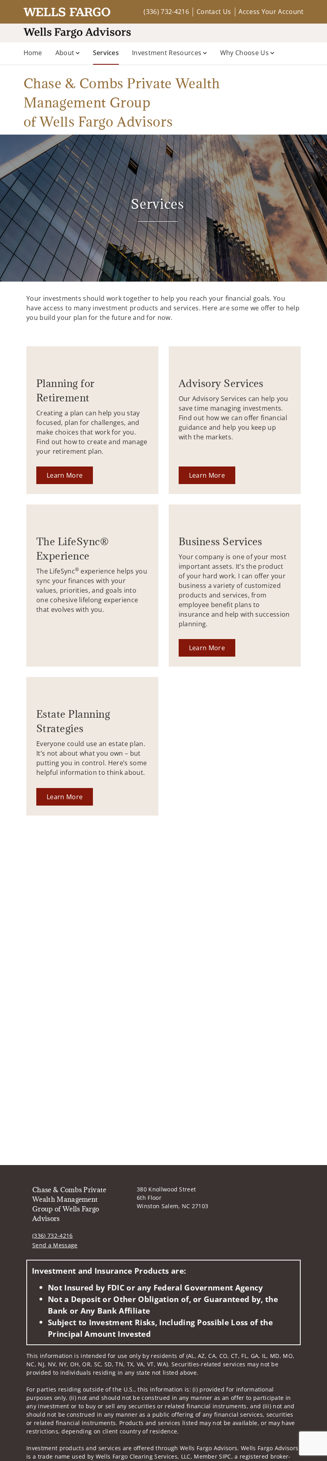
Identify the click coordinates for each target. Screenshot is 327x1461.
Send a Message (54, 1245)
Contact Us (214, 11)
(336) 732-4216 (166, 11)
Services (106, 52)
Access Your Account (270, 11)
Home (33, 52)
